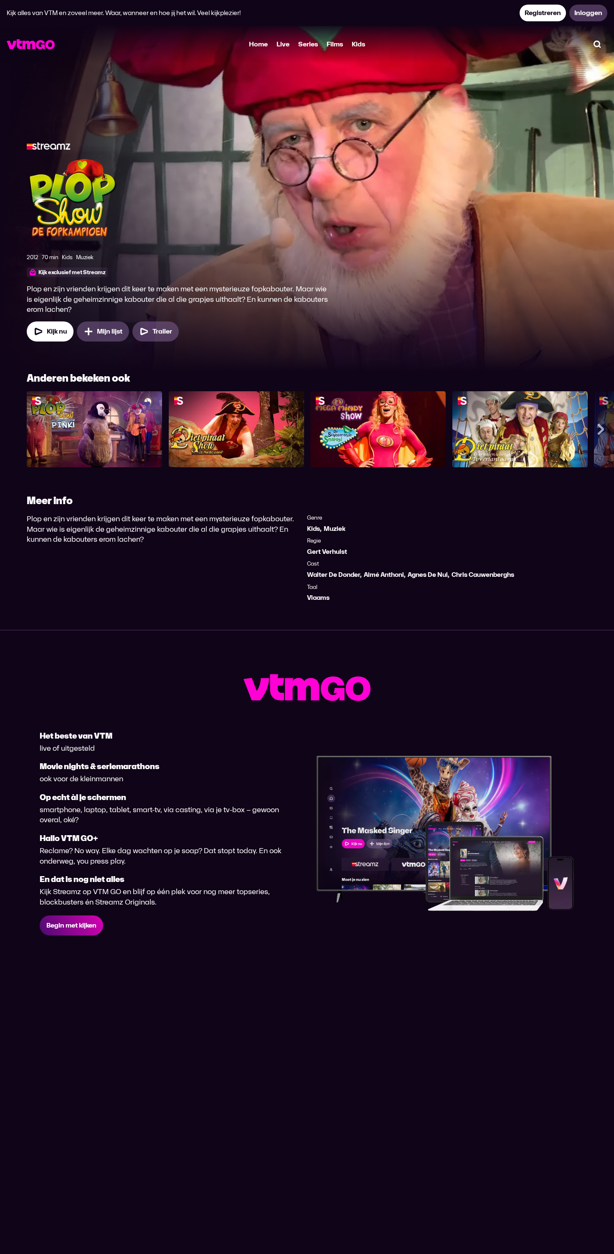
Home (258, 44)
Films (335, 44)
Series (308, 44)
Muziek (334, 529)
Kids (358, 44)
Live (283, 44)
